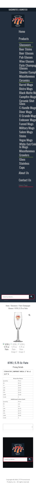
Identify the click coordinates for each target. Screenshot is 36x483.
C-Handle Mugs (25, 243)
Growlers (23, 277)
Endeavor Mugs (25, 251)
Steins (21, 263)
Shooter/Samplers (26, 214)
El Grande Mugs (25, 249)
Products (24, 38)
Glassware (23, 194)
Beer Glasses (24, 200)
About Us (24, 172)
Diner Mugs (23, 246)
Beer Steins (23, 197)
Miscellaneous (25, 217)
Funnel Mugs (24, 254)
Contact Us (25, 180)
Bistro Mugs (24, 225)
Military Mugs (24, 257)
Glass (21, 280)
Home (22, 31)
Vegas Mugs (23, 266)
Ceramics (22, 220)
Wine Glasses (24, 205)
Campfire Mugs (25, 234)
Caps (21, 286)
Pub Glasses (24, 202)
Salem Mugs (23, 260)
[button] (29, 315)
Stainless (22, 283)
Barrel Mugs (24, 223)
